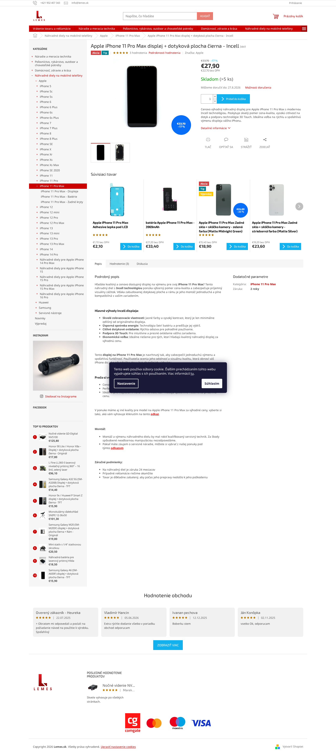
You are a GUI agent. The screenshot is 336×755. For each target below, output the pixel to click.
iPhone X (45, 149)
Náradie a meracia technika (53, 56)
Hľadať (205, 16)
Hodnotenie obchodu (168, 595)
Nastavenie (126, 383)
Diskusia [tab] (142, 264)
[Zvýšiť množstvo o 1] (215, 96)
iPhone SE (46, 144)
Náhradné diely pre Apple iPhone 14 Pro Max (62, 261)
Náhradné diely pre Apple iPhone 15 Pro (62, 278)
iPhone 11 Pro (49, 181)
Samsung (45, 307)
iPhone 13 (46, 228)
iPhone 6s (46, 112)
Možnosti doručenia (258, 87)
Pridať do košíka (236, 98)
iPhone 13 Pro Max (52, 244)
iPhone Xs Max (49, 165)
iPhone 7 (45, 123)
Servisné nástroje (50, 313)
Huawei (44, 302)
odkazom (117, 448)
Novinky (40, 318)
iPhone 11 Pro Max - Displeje (59, 191)
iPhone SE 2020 (50, 170)
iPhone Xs (46, 160)
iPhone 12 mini (49, 212)
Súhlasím (212, 383)
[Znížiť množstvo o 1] (215, 101)
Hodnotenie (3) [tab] (119, 264)
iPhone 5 (45, 86)
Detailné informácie (214, 128)
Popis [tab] (98, 264)
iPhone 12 (46, 207)
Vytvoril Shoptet (293, 746)
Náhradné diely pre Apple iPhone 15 (62, 269)
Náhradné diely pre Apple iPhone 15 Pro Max (62, 286)
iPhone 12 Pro (49, 217)
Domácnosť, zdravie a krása (53, 70)
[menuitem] (52, 29)
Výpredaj (40, 323)
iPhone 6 (45, 102)
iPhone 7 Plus (48, 128)
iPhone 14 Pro (49, 254)
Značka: (194, 53)
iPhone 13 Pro (49, 238)
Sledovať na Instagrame (60, 396)
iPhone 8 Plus (48, 139)
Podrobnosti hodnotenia (164, 53)
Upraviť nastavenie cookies (118, 747)
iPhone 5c (46, 91)
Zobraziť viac (168, 645)
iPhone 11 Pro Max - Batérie (59, 196)
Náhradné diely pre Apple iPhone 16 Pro (62, 295)
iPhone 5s (46, 97)
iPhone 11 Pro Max (52, 186)
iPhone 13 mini (49, 233)
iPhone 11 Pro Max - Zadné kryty (62, 202)
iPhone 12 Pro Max (52, 223)
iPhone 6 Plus (48, 107)
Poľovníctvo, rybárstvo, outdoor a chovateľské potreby (56, 63)
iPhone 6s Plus (49, 118)
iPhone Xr (46, 154)
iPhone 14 (46, 249)
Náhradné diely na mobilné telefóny (58, 75)
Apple (42, 81)
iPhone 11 (46, 175)
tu (192, 373)
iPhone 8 (45, 133)
